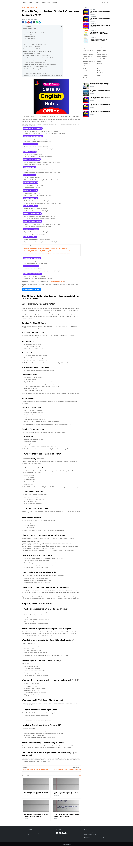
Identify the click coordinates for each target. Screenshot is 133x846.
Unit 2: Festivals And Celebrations (32, 136)
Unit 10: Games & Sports (30, 198)
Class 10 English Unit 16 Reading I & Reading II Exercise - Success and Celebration (66, 793)
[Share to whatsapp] (37, 22)
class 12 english (93, 9)
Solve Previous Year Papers (29, 41)
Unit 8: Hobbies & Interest (30, 182)
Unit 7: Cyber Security (29, 175)
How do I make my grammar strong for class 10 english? (38, 58)
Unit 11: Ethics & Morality (30, 206)
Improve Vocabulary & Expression (30, 40)
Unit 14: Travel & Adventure (31, 229)
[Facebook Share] (23, 22)
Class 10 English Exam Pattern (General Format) (35, 44)
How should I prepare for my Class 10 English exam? (36, 55)
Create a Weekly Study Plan (29, 38)
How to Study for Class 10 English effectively (34, 33)
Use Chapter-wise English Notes (30, 36)
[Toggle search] (110, 2)
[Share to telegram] (40, 22)
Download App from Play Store (31, 289)
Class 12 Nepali (93, 23)
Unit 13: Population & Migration (32, 221)
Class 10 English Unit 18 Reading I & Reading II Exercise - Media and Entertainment (47, 251)
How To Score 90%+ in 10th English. (32, 46)
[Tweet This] (26, 22)
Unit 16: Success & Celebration (31, 258)
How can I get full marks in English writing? (34, 62)
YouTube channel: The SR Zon (56, 281)
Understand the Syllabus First (29, 34)
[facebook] (102, 2)
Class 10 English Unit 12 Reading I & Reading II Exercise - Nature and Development (47, 253)
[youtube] (60, 833)
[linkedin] (57, 833)
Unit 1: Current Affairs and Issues (32, 128)
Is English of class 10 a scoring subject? (33, 69)
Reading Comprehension (29, 28)
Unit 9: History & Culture (30, 190)
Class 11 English (93, 16)
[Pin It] (28, 22)
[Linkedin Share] (31, 22)
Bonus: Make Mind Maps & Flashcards (33, 49)
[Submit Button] (103, 837)
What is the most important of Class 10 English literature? (38, 60)
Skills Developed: (27, 30)
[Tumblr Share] (34, 22)
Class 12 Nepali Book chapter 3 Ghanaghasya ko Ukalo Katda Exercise (99, 33)
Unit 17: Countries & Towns (30, 266)
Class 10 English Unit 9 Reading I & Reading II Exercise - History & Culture (66, 815)
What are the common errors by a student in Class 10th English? (40, 64)
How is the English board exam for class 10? (34, 71)
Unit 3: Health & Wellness (30, 144)
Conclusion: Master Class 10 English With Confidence (37, 51)
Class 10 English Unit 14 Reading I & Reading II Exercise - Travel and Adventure (45, 248)
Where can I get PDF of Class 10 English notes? (35, 66)
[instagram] (104, 2)
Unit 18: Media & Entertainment (32, 273)
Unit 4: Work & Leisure (29, 151)
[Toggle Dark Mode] (107, 2)
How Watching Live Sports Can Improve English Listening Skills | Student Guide (99, 84)
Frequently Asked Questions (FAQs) (32, 53)
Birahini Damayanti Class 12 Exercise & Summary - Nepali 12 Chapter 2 (99, 39)
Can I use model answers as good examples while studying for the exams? (42, 75)
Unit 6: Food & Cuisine (29, 167)
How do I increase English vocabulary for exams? (36, 73)
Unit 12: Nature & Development (32, 213)
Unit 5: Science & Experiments (31, 159)
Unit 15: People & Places (30, 237)
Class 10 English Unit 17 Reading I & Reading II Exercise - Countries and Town (36, 815)
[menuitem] (25, 2)
